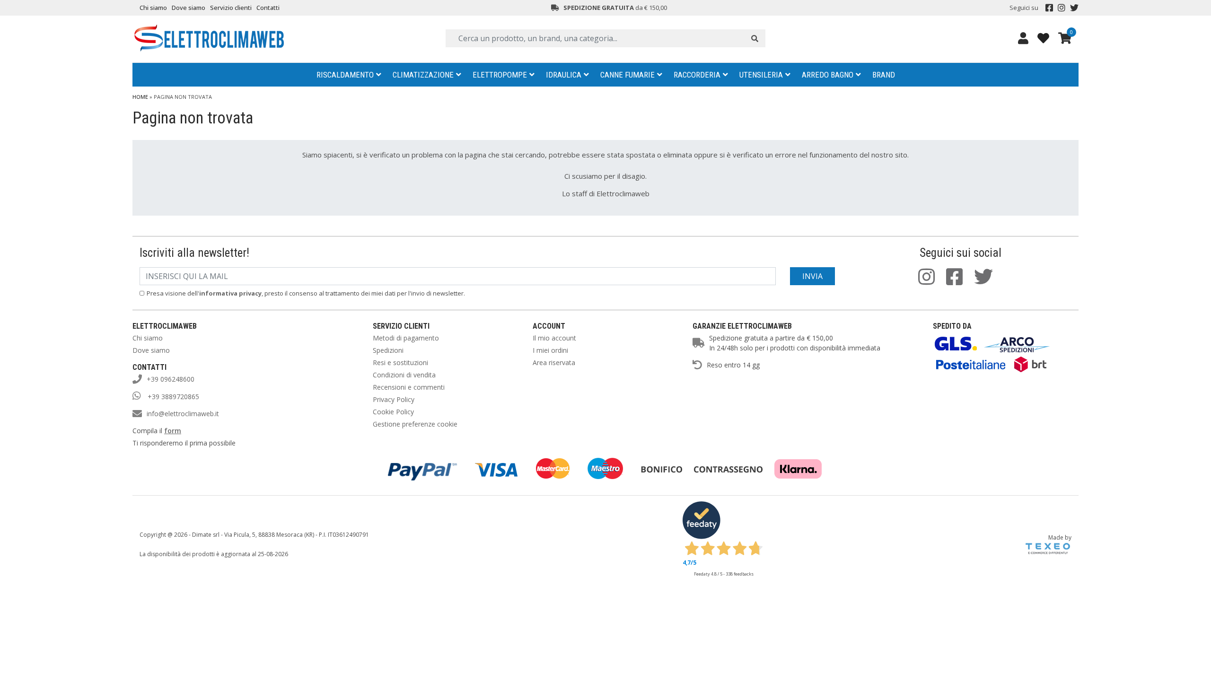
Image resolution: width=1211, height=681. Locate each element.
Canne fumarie (627, 74)
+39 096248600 (170, 379)
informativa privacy (230, 293)
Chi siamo (153, 7)
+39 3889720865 (172, 396)
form (172, 430)
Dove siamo (188, 7)
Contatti (268, 7)
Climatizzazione (423, 74)
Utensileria (761, 74)
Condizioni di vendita (404, 374)
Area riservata (554, 362)
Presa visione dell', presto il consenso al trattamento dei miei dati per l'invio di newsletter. (306, 293)
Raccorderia (697, 74)
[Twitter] (1074, 7)
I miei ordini (550, 350)
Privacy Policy (393, 399)
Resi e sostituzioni (400, 362)
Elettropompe (500, 74)
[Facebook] (1049, 7)
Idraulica (563, 74)
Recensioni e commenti (409, 387)
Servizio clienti (231, 7)
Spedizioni (388, 350)
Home (140, 96)
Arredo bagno (827, 74)
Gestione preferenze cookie (415, 423)
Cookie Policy (393, 411)
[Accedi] (1023, 38)
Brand (883, 74)
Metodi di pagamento (406, 337)
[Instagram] (1061, 7)
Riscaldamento (345, 74)
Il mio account (554, 337)
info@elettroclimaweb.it (183, 413)
